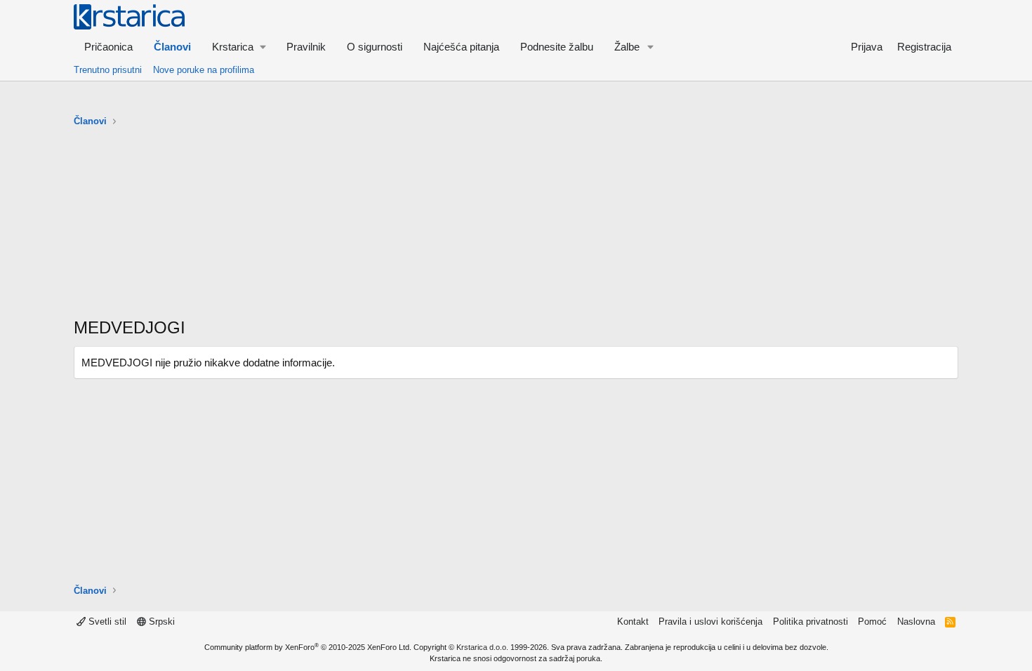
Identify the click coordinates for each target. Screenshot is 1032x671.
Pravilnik (306, 47)
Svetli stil (106, 621)
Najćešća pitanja (461, 47)
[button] (238, 47)
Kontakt (633, 621)
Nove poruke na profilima (203, 70)
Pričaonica (108, 47)
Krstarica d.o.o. (482, 647)
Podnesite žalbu (556, 47)
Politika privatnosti (810, 621)
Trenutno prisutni (108, 70)
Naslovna (916, 621)
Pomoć (872, 621)
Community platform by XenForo (307, 647)
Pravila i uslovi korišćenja (710, 621)
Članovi (172, 47)
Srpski (160, 621)
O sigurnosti (374, 47)
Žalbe (627, 47)
